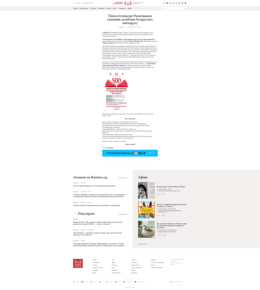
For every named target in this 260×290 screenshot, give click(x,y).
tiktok (102, 281)
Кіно (113, 260)
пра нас (78, 3)
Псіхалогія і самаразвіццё (157, 262)
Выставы (163, 215)
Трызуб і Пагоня (116, 273)
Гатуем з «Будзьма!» (136, 267)
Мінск (159, 215)
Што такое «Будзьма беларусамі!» (177, 259)
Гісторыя (93, 8)
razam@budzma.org (141, 281)
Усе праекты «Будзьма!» (175, 262)
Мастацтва (114, 265)
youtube (118, 281)
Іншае (163, 194)
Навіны (75, 8)
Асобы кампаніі (173, 261)
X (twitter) (110, 281)
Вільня (159, 194)
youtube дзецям (128, 281)
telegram (94, 281)
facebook (77, 281)
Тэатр (113, 267)
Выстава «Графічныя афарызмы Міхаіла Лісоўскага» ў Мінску (171, 205)
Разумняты (134, 262)
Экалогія (153, 265)
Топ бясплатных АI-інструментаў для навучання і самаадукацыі (96, 205)
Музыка (108, 8)
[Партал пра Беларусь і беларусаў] (128, 3)
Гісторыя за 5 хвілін (98, 267)
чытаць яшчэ (123, 178)
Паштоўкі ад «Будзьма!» (157, 267)
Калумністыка (83, 8)
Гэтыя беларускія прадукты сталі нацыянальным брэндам (94, 186)
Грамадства (83, 182)
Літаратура (101, 8)
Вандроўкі (122, 8)
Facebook (110, 147)
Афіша (129, 8)
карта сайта (172, 264)
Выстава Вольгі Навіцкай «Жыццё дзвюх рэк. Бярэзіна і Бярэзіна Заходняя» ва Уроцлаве (172, 225)
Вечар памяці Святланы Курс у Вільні (171, 186)
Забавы (133, 270)
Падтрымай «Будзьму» (88, 3)
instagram (86, 281)
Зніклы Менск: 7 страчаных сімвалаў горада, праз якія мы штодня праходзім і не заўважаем (97, 234)
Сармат (133, 260)
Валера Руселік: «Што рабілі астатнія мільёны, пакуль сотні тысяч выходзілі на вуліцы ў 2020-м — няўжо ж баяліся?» (97, 223)
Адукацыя (89, 202)
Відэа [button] (114, 8)
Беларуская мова (135, 265)
